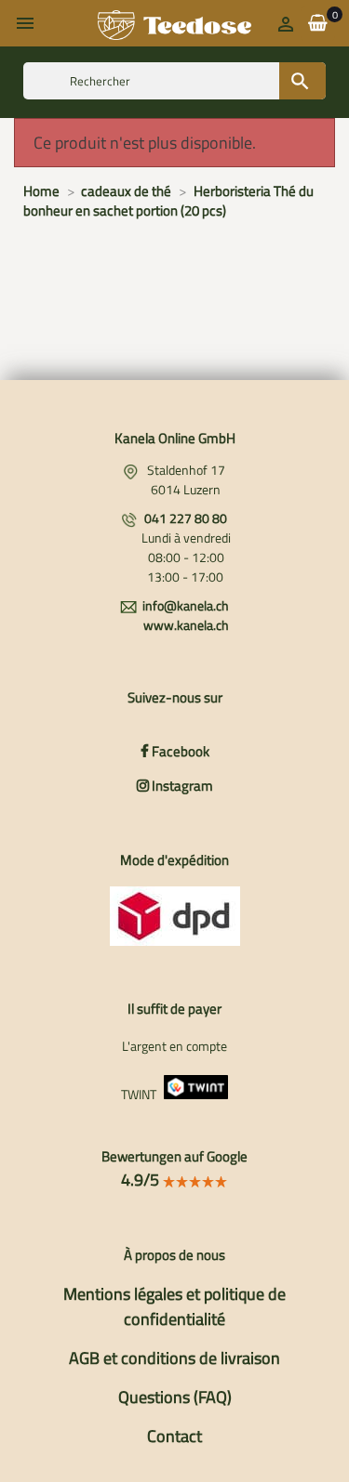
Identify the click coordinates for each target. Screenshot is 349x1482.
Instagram (181, 785)
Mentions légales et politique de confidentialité (174, 1306)
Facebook (179, 751)
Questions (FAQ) (175, 1397)
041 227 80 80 (185, 518)
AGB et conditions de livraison (174, 1358)
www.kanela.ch (186, 625)
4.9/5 (142, 1179)
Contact (174, 1436)
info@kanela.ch (185, 605)
